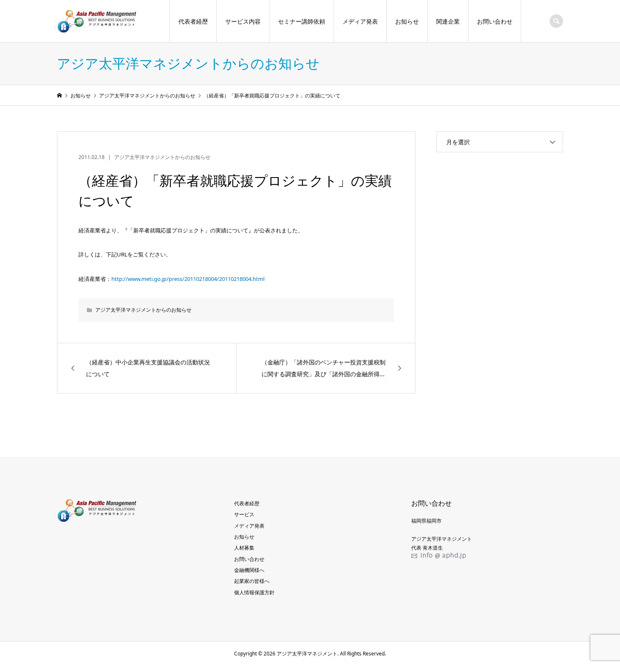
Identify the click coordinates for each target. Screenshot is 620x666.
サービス (244, 514)
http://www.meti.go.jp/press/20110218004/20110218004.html (187, 279)
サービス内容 (243, 21)
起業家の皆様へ (252, 581)
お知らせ (407, 21)
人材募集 (244, 547)
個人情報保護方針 (254, 592)
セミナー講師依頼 (301, 21)
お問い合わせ (494, 21)
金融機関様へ (249, 570)
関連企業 (448, 21)
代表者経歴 (193, 21)
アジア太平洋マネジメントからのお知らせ (162, 157)
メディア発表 (360, 21)
